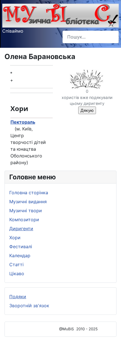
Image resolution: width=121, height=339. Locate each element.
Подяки (17, 296)
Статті (16, 264)
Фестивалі (20, 246)
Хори (15, 237)
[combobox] (90, 37)
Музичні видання (28, 201)
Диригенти (21, 228)
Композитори (24, 219)
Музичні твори (25, 210)
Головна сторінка (28, 192)
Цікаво (16, 273)
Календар (19, 255)
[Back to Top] (111, 329)
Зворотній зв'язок (29, 305)
